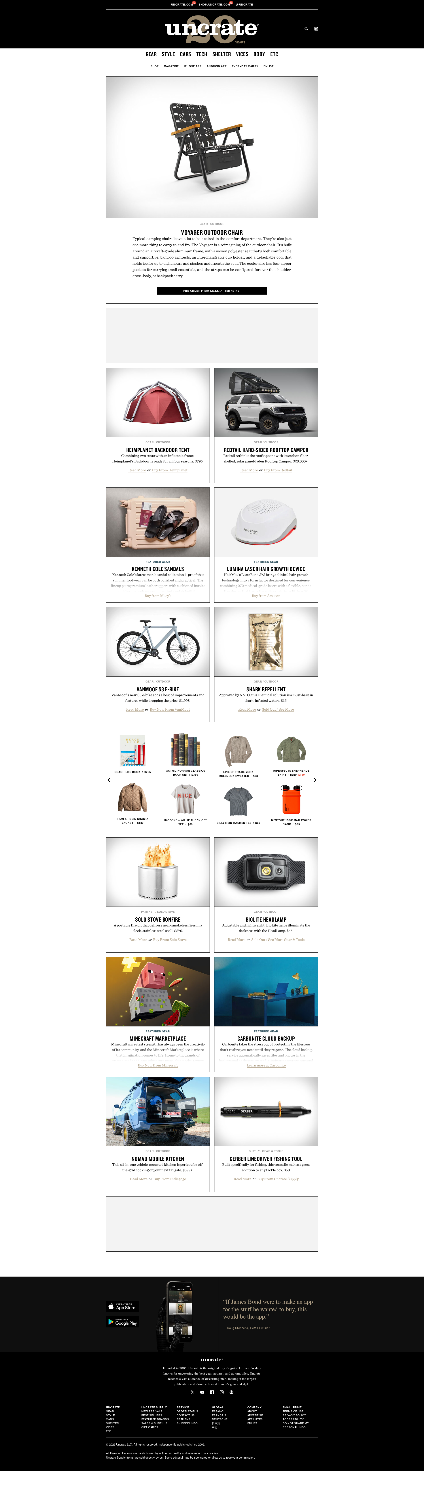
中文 (215, 1427)
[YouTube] (202, 1392)
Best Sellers (151, 1415)
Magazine (171, 66)
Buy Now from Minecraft (158, 1065)
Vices (242, 54)
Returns (184, 1419)
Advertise (255, 1415)
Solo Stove (166, 912)
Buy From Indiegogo (169, 1179)
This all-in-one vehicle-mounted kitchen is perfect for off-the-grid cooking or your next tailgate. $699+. (158, 1167)
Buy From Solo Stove (170, 939)
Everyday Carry (245, 66)
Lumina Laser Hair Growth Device (266, 569)
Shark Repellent (266, 689)
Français (219, 1415)
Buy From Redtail (278, 470)
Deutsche (220, 1419)
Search (306, 28)
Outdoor (217, 224)
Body (259, 54)
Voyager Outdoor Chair (212, 232)
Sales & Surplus (154, 1423)
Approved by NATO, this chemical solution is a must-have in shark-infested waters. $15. (266, 698)
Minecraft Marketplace (158, 1038)
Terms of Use (293, 1411)
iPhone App (192, 66)
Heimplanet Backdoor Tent (158, 450)
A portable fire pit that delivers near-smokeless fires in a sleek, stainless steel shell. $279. (158, 928)
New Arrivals (152, 1411)
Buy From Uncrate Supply (278, 1179)
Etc (274, 54)
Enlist (268, 66)
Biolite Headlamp (266, 919)
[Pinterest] (231, 1392)
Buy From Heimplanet (169, 470)
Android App (217, 66)
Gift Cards (149, 1427)
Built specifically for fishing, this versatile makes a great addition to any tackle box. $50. (266, 1167)
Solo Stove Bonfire (158, 919)
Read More (137, 470)
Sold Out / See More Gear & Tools (278, 939)
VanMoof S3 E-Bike (158, 689)
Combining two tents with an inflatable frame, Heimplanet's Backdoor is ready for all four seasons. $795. (158, 458)
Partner (148, 912)
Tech (201, 54)
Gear (151, 54)
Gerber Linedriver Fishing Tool (266, 1158)
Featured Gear (158, 562)
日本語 (216, 1423)
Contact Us (186, 1415)
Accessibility (293, 1419)
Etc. (109, 1431)
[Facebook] (212, 1392)
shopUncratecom (215, 4)
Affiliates (255, 1419)
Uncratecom (182, 4)
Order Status (187, 1411)
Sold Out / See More (278, 709)
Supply (254, 1151)
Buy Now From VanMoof (170, 709)
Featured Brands (155, 1419)
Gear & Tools (272, 1151)
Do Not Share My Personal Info (296, 1425)
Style (168, 54)
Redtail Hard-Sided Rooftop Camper (266, 450)
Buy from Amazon (266, 595)
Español (218, 1411)
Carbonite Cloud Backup (266, 1038)
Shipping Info (187, 1423)
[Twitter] (192, 1392)
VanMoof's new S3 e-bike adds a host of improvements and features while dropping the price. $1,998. (158, 698)
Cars (185, 54)
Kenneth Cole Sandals (158, 569)
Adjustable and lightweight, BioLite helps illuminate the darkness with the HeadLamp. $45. (266, 928)
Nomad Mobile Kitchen (158, 1158)
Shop (155, 66)
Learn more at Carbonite (266, 1065)
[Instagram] (222, 1392)
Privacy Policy (294, 1415)
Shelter (221, 54)
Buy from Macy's (158, 595)
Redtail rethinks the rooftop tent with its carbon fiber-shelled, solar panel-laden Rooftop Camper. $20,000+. (266, 458)
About (252, 1411)
